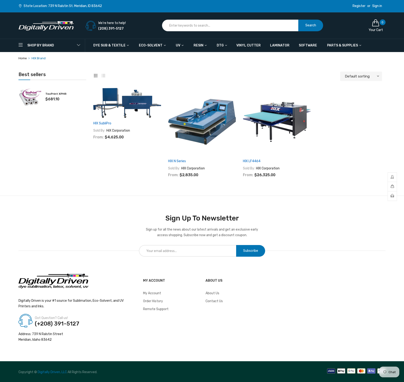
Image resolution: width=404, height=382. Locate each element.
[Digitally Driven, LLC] (46, 25)
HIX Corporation (193, 168)
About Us (212, 293)
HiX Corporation (118, 131)
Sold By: (99, 131)
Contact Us (214, 301)
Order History (153, 301)
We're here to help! (112, 23)
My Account (152, 293)
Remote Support (156, 309)
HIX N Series (177, 161)
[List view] (103, 75)
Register (359, 6)
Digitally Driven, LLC (52, 372)
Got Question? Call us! (51, 318)
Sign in (377, 6)
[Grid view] (95, 75)
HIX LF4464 (251, 161)
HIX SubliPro (102, 123)
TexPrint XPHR (55, 93)
